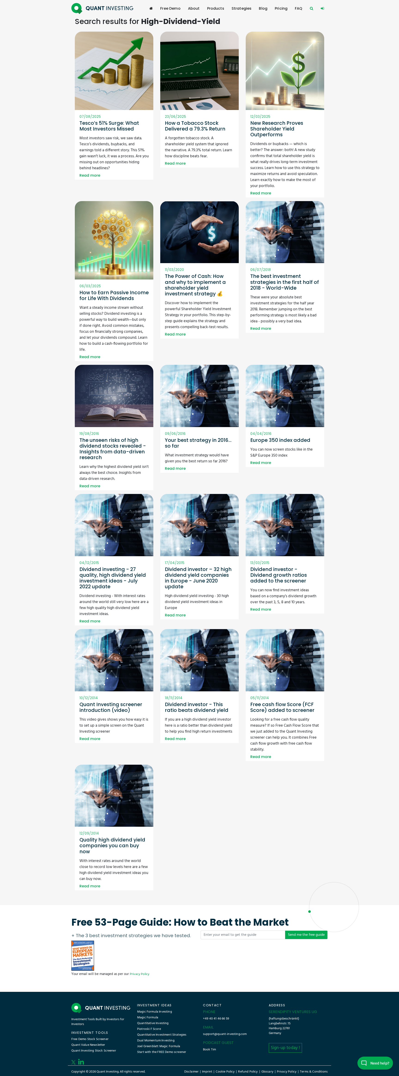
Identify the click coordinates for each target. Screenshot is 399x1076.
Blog (263, 8)
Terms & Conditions (314, 1071)
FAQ (298, 8)
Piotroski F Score (149, 1029)
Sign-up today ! (285, 1047)
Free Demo (170, 8)
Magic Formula (147, 1017)
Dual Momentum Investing (156, 1040)
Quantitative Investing (153, 1023)
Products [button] (215, 8)
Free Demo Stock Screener (90, 1039)
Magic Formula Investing (154, 1011)
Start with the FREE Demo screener (161, 1052)
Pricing (281, 8)
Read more (89, 175)
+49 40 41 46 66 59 (216, 1018)
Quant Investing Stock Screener (93, 1050)
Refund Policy (248, 1071)
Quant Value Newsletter (88, 1045)
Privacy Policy (139, 974)
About (194, 8)
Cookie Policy (225, 1071)
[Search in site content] (311, 8)
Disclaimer (191, 1071)
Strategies (242, 8)
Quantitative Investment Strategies (161, 1034)
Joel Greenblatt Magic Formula (158, 1046)
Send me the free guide (306, 935)
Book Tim (209, 1049)
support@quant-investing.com (225, 1034)
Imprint (207, 1071)
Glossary (267, 1071)
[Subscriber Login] (322, 8)
